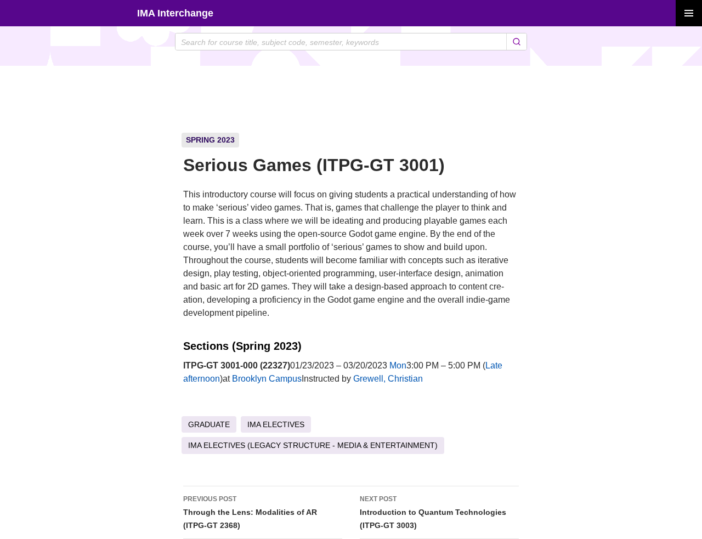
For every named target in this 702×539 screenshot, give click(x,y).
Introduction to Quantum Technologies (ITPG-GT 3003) (433, 512)
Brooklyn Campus (267, 378)
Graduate (209, 424)
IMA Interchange (175, 13)
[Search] (516, 41)
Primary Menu (689, 13)
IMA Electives (275, 424)
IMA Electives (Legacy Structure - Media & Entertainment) (313, 445)
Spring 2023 (210, 139)
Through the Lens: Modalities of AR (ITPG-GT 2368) (250, 512)
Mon (397, 365)
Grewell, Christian (388, 378)
